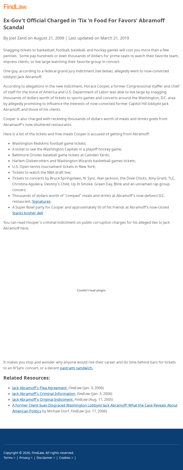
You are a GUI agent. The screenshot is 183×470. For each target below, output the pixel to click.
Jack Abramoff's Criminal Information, (44, 393)
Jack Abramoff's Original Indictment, (43, 399)
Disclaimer (44, 457)
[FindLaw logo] (17, 7)
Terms (8, 457)
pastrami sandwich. (76, 368)
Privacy (24, 457)
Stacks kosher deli (27, 213)
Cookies (65, 457)
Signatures (41, 201)
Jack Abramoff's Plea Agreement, (40, 387)
